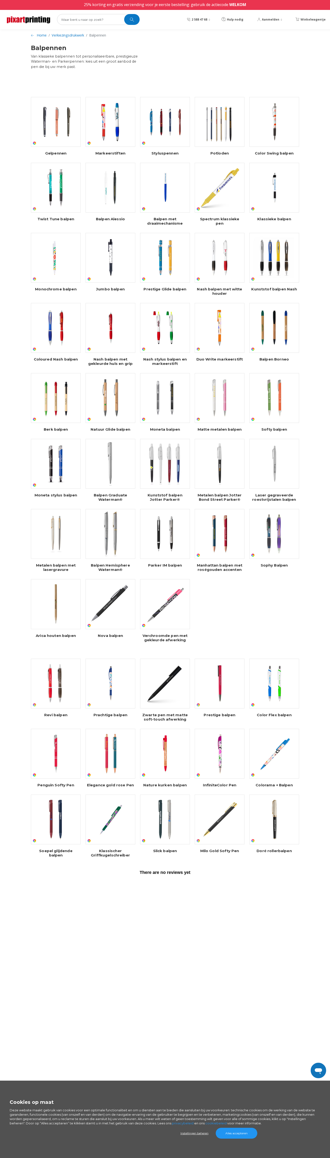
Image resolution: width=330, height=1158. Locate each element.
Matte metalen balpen (220, 429)
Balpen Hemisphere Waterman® (110, 567)
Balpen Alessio (110, 219)
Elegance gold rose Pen (110, 785)
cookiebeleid (216, 1123)
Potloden (219, 153)
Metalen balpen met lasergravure (56, 567)
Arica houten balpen (56, 636)
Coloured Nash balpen (56, 359)
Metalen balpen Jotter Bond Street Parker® (220, 497)
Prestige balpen (219, 715)
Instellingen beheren (194, 1133)
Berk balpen (56, 429)
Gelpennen (55, 153)
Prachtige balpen (110, 715)
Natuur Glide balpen (110, 429)
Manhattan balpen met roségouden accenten (219, 567)
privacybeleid (183, 1123)
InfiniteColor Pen (220, 785)
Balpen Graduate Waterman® (110, 497)
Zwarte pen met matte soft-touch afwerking (165, 717)
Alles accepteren (236, 1133)
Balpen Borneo (274, 359)
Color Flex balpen (274, 715)
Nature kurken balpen (165, 785)
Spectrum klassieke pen (219, 221)
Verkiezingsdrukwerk (68, 35)
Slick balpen (165, 851)
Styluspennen (165, 153)
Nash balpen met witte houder (219, 291)
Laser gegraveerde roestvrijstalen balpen (274, 497)
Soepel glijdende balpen (55, 853)
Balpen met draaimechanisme (165, 221)
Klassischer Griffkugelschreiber (110, 853)
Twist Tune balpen (55, 219)
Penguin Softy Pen (55, 785)
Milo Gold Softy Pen (219, 851)
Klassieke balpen (274, 219)
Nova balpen (110, 636)
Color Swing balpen (274, 153)
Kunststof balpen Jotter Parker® (165, 497)
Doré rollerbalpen (274, 851)
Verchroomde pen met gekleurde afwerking (165, 638)
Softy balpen (274, 429)
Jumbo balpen (110, 289)
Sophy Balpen (274, 565)
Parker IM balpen (165, 565)
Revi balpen (55, 715)
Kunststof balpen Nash (274, 289)
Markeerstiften (110, 153)
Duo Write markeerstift (219, 359)
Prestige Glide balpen (164, 289)
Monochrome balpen (56, 289)
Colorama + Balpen (274, 785)
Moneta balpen (165, 429)
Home (42, 35)
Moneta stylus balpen (56, 495)
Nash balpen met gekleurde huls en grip (110, 361)
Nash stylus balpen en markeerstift (165, 361)
